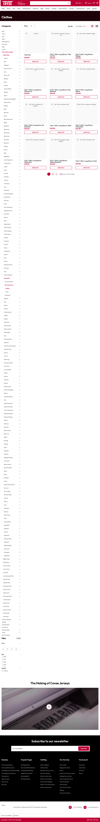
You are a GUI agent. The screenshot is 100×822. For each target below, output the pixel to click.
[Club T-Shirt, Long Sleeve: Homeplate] (87, 113)
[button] (35, 61)
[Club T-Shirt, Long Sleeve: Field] (87, 148)
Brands (4, 668)
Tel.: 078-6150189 (77, 807)
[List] (96, 26)
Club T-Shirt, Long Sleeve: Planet (84, 90)
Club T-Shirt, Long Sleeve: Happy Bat (33, 161)
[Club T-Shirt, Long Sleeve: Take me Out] (61, 42)
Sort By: (70, 26)
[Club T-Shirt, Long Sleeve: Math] (61, 113)
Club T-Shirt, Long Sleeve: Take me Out (60, 55)
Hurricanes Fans (30, 14)
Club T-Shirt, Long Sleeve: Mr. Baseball (34, 126)
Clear (19, 638)
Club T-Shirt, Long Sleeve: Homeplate (84, 126)
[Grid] (92, 26)
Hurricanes (23, 14)
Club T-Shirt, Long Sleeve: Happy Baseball (58, 161)
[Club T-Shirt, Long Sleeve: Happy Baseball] (61, 148)
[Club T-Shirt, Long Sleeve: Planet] (87, 78)
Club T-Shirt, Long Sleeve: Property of (33, 90)
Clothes (37, 14)
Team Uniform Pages (8, 14)
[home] (2, 13)
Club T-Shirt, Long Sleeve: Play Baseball (60, 90)
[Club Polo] (35, 42)
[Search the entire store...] (68, 3)
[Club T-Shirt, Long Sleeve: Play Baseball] (61, 78)
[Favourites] (94, 3)
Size (3, 654)
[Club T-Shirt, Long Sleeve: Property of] (35, 78)
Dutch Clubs (17, 14)
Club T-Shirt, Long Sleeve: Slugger (84, 55)
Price (3, 643)
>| (60, 174)
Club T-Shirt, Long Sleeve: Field (86, 161)
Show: (26, 26)
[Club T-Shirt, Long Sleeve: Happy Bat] (35, 148)
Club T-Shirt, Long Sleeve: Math (60, 125)
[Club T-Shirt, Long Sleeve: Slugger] (87, 42)
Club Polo (27, 55)
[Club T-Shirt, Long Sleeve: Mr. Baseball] (35, 113)
